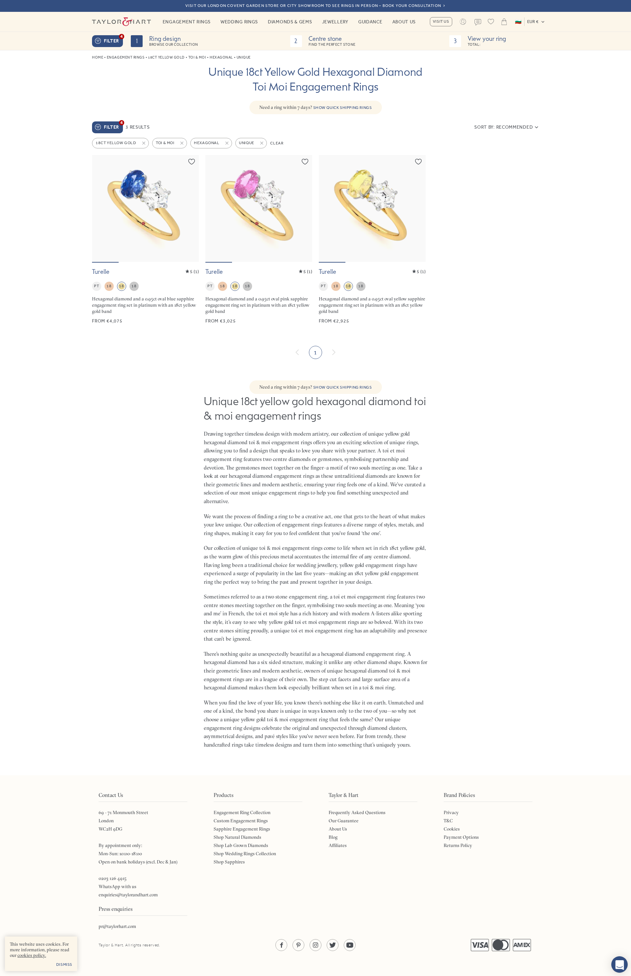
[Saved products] (491, 21)
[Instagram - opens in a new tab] (315, 945)
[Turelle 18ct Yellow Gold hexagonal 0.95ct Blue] (145, 239)
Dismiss (64, 964)
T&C (448, 821)
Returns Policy (458, 845)
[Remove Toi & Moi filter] (182, 143)
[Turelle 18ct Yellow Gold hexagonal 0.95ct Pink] (258, 239)
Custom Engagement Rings (241, 821)
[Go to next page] (333, 352)
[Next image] (189, 208)
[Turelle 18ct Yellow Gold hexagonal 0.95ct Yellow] (372, 239)
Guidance (370, 21)
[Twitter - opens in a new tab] (332, 945)
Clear (276, 143)
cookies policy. (31, 955)
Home (97, 57)
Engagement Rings (187, 21)
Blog (333, 837)
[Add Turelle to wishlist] (191, 161)
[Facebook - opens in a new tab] (281, 945)
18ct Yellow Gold (166, 57)
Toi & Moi (197, 57)
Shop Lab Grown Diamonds (241, 845)
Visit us (441, 21)
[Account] (463, 21)
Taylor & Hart (121, 21)
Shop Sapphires (229, 862)
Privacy (451, 812)
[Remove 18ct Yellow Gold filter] (144, 143)
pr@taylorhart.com (117, 926)
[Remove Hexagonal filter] (227, 143)
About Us (404, 21)
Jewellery (335, 21)
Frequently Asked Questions (357, 812)
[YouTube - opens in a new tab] (350, 945)
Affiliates (338, 845)
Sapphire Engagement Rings (242, 829)
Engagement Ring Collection (242, 812)
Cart (504, 21)
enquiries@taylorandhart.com (128, 895)
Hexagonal (221, 57)
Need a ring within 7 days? (315, 107)
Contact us (477, 22)
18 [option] (108, 286)
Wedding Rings (239, 21)
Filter (113, 39)
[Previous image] (101, 208)
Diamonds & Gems (290, 21)
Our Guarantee (344, 821)
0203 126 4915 (113, 878)
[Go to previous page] (297, 352)
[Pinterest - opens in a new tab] (298, 945)
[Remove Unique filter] (262, 143)
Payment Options (461, 837)
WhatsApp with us (117, 886)
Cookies (452, 829)
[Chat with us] (619, 964)
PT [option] (96, 286)
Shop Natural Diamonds (237, 837)
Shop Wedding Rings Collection (245, 854)
